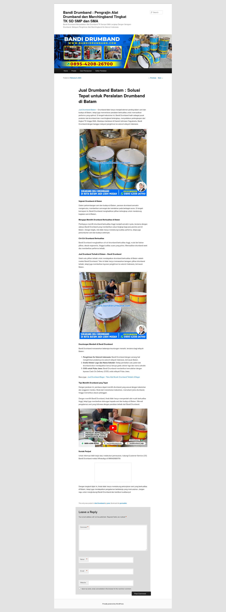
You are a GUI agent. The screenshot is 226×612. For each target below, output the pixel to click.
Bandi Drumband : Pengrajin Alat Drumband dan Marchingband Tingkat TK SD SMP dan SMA (94, 16)
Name (83, 559)
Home (66, 71)
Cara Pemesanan (86, 71)
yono (108, 503)
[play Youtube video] (113, 428)
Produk (73, 71)
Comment (84, 527)
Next (160, 78)
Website (83, 582)
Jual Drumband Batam (87, 109)
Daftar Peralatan (101, 71)
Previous (152, 78)
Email (83, 571)
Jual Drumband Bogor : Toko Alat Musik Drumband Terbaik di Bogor (114, 377)
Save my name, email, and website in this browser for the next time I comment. (106, 589)
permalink (123, 503)
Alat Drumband (99, 503)
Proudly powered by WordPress (113, 604)
